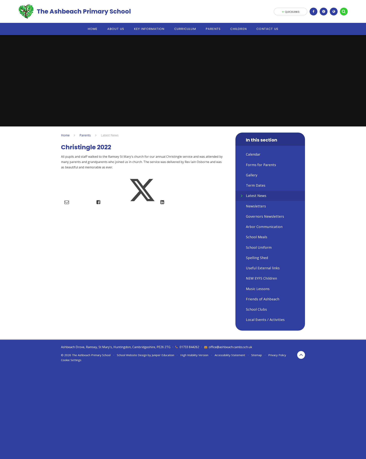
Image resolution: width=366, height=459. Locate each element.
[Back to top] (301, 355)
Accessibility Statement (230, 355)
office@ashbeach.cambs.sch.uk (230, 347)
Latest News (110, 135)
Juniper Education (163, 355)
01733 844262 (189, 347)
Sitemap (256, 355)
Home (65, 135)
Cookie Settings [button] (71, 360)
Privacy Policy (277, 355)
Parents (85, 135)
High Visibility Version (194, 355)
